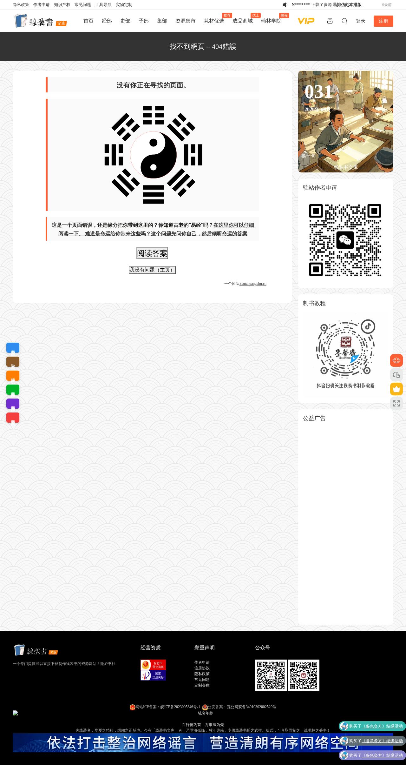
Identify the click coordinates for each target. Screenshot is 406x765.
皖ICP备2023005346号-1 (180, 707)
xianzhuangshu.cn (252, 283)
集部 (162, 20)
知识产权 (62, 4)
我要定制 (12, 347)
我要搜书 (12, 417)
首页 (88, 20)
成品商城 (244, 18)
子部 (144, 20)
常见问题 (83, 4)
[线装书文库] (41, 21)
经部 (107, 20)
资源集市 (185, 20)
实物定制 (124, 4)
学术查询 (12, 361)
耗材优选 (216, 18)
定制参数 (202, 685)
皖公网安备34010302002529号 (251, 707)
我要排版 (12, 389)
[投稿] (330, 20)
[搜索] (344, 20)
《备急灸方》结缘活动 (382, 726)
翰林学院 (273, 18)
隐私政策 (21, 4)
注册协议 (202, 668)
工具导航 (103, 4)
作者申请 (41, 4)
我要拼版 (12, 403)
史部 (125, 20)
